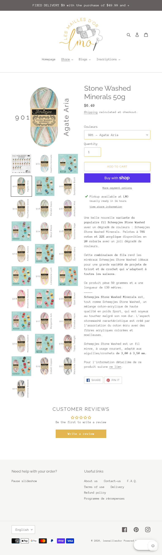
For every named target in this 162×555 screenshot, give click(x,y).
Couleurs (91, 126)
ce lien (115, 366)
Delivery (117, 487)
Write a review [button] (81, 433)
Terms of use (94, 487)
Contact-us (112, 481)
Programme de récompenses (104, 498)
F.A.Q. (132, 481)
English (22, 529)
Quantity (91, 143)
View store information (106, 206)
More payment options (117, 187)
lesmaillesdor (112, 540)
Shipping (91, 112)
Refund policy (95, 492)
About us (91, 481)
